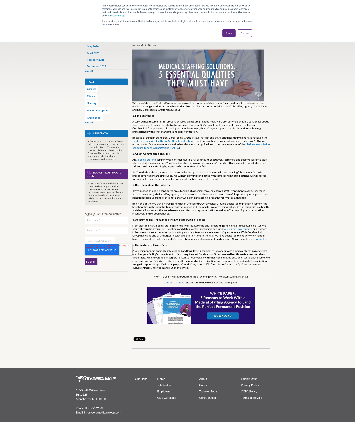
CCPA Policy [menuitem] (249, 391)
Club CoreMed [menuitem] (166, 397)
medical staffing (147, 159)
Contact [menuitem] (204, 385)
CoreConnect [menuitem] (207, 397)
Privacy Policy (117, 15)
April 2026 (93, 53)
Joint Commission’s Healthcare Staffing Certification (162, 140)
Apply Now (100, 133)
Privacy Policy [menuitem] (250, 385)
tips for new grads (97, 110)
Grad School (94, 117)
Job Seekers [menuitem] (165, 385)
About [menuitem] (203, 378)
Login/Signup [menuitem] (249, 378)
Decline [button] (245, 33)
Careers (91, 88)
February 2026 (95, 59)
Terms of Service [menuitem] (251, 397)
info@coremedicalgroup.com (102, 412)
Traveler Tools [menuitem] (208, 391)
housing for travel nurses (237, 228)
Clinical (91, 96)
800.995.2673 (94, 408)
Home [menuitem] (161, 378)
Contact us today (174, 282)
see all (89, 71)
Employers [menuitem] (164, 391)
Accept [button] (229, 33)
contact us (261, 239)
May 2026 (93, 46)
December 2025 (96, 66)
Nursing (91, 103)
